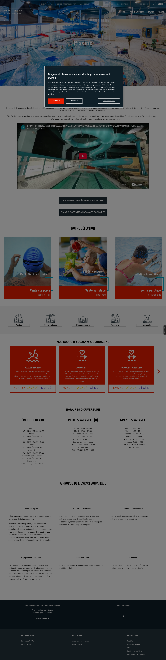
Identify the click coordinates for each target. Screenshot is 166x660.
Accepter (56, 101)
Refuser (74, 101)
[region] (83, 87)
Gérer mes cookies (109, 101)
